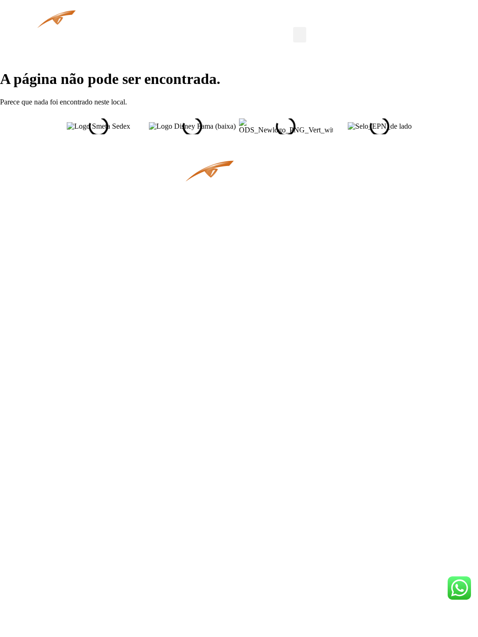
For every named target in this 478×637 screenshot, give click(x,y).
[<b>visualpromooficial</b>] (329, 150)
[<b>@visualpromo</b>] (343, 223)
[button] (299, 34)
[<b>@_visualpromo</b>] (343, 174)
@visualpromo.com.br (93, 213)
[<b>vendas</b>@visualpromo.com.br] (148, 201)
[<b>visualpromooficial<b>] (329, 199)
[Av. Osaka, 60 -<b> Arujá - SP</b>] (148, 174)
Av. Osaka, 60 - (98, 187)
